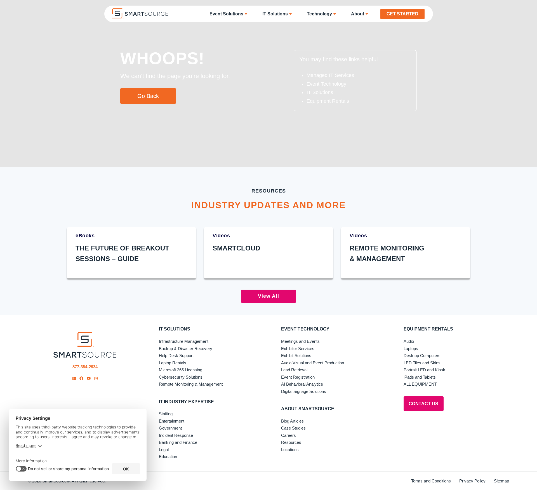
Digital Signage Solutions (303, 391)
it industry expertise (186, 401)
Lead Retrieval (294, 369)
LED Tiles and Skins (422, 362)
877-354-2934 (85, 366)
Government (170, 428)
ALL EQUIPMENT (420, 384)
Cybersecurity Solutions (180, 377)
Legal (164, 449)
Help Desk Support (176, 355)
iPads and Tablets (420, 377)
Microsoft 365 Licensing (180, 369)
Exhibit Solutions (296, 355)
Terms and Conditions (431, 481)
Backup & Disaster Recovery (185, 348)
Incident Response (176, 435)
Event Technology (326, 84)
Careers (288, 435)
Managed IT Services (330, 75)
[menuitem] (230, 14)
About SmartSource (307, 408)
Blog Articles (292, 421)
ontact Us (423, 403)
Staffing (166, 413)
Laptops (411, 348)
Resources (291, 442)
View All (268, 296)
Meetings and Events (300, 341)
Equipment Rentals (328, 101)
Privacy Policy (472, 481)
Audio (409, 341)
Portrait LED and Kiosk (424, 369)
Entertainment (171, 421)
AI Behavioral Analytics (302, 384)
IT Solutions (320, 92)
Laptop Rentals (172, 362)
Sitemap (501, 481)
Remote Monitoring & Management (191, 384)
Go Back (148, 96)
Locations (290, 449)
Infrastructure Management (183, 341)
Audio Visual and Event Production (312, 362)
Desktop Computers (422, 355)
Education (168, 456)
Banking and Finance (178, 442)
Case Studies (293, 428)
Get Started (402, 13)
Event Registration (298, 377)
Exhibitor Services (297, 348)
